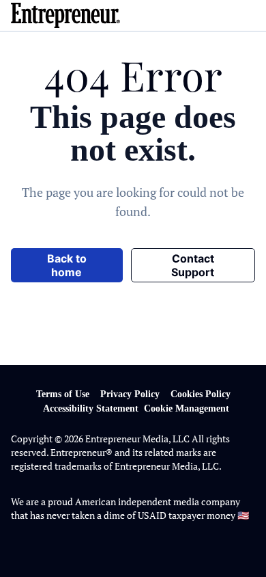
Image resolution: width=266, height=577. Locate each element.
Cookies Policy (201, 394)
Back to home (67, 265)
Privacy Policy (130, 394)
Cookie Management (186, 408)
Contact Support (192, 265)
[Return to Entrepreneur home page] (133, 15)
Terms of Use (62, 394)
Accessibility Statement (90, 408)
